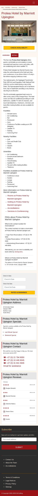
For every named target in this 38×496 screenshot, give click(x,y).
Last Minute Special (11, 332)
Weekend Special (10, 335)
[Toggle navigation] (33, 3)
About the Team (11, 463)
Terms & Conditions (13, 477)
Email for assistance (12, 366)
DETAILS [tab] (14, 55)
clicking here (19, 252)
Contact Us (10, 460)
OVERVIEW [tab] (6, 55)
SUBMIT (19, 447)
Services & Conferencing (18, 211)
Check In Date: (7, 276)
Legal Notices (10, 481)
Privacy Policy (11, 484)
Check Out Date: (8, 283)
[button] (4, 31)
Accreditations (13, 208)
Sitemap (8, 487)
